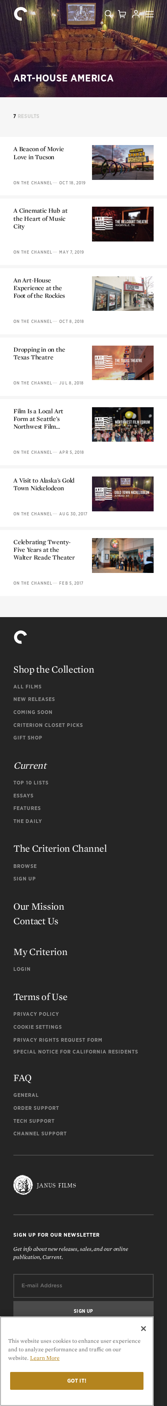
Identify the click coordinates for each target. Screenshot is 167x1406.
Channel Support (40, 1133)
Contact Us (35, 921)
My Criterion (40, 951)
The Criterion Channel (60, 848)
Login (22, 969)
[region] (77, 1361)
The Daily (27, 821)
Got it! (77, 1381)
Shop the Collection (53, 669)
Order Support (36, 1108)
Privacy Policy (36, 1014)
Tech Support (34, 1121)
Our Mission (38, 906)
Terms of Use (40, 996)
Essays (23, 796)
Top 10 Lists (31, 783)
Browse (25, 866)
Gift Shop (28, 738)
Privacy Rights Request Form (58, 1040)
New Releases (34, 699)
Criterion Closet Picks (48, 725)
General (26, 1095)
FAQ (22, 1077)
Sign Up (24, 879)
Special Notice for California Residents (75, 1052)
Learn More (45, 1357)
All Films (27, 687)
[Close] (143, 1329)
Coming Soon (33, 712)
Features (27, 808)
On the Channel (32, 182)
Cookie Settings (37, 1027)
